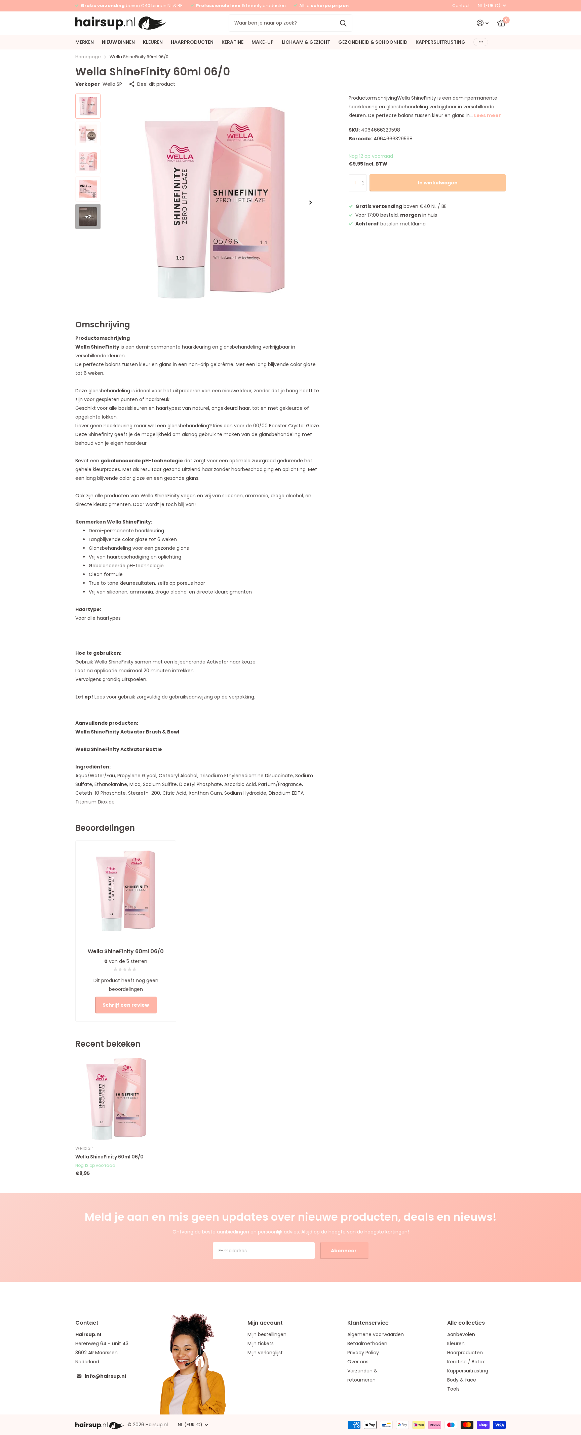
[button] (310, 202)
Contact (461, 5)
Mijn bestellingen (266, 1334)
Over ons (358, 1361)
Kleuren (456, 1343)
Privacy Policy (363, 1352)
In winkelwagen (438, 182)
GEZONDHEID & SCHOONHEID (373, 42)
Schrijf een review (126, 1005)
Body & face (461, 1379)
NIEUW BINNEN (118, 42)
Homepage (88, 56)
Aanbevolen (461, 1334)
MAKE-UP (262, 42)
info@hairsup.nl (105, 1376)
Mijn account (265, 1323)
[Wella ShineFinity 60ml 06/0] (116, 1099)
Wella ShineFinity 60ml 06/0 (109, 1156)
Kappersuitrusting (467, 1370)
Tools (453, 1389)
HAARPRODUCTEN (192, 42)
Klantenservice (368, 1323)
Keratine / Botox (466, 1361)
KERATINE (232, 42)
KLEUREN (153, 42)
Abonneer (344, 1250)
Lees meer (487, 115)
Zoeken (343, 22)
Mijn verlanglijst (265, 1352)
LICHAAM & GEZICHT (306, 42)
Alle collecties (466, 1323)
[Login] (482, 23)
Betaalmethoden (367, 1343)
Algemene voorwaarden (375, 1334)
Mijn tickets (260, 1343)
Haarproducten (465, 1352)
